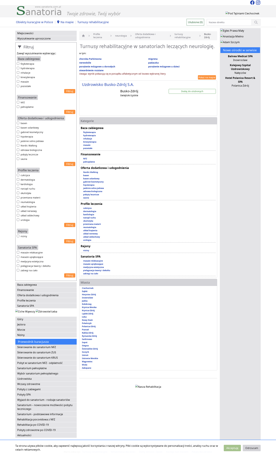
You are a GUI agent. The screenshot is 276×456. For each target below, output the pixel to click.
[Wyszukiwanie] (256, 22)
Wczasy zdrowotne (28, 384)
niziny (24, 236)
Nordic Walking (29, 145)
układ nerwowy (29, 211)
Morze (21, 329)
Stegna (85, 345)
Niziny (21, 335)
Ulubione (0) (195, 22)
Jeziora (21, 324)
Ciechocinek (87, 288)
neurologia (121, 35)
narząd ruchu (28, 188)
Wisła (84, 364)
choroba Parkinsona (90, 58)
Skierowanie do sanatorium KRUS (37, 357)
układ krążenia (28, 206)
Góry (20, 319)
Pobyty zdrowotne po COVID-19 (36, 430)
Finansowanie (25, 290)
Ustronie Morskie (90, 358)
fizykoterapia (27, 63)
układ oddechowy (30, 215)
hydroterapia (27, 68)
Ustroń (85, 355)
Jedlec (85, 301)
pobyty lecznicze (29, 154)
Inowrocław (87, 297)
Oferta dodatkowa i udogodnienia (37, 295)
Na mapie (67, 22)
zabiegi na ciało (29, 270)
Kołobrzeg (87, 304)
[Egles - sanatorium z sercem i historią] (232, 31)
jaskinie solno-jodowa (32, 141)
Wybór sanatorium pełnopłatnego (37, 373)
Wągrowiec (87, 361)
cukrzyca (25, 175)
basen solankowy (30, 127)
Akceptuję (232, 448)
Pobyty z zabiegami (29, 389)
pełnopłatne (27, 106)
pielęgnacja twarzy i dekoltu (36, 265)
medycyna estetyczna (32, 261)
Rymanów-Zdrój (89, 336)
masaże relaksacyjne (32, 252)
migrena (152, 58)
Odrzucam (251, 448)
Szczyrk (85, 352)
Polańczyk (87, 323)
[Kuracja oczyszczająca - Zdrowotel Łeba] (46, 312)
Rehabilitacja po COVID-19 (33, 424)
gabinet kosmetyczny (32, 132)
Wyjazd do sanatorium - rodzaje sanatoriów (43, 400)
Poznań (85, 329)
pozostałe (26, 86)
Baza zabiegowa (27, 284)
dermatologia (28, 179)
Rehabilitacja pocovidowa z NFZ (36, 419)
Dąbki (85, 291)
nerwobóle (85, 62)
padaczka (153, 62)
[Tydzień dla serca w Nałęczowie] (25, 312)
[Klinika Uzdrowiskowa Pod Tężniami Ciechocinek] (242, 14)
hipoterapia (27, 136)
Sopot (84, 342)
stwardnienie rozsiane (91, 70)
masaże (25, 81)
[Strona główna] (83, 35)
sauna (24, 158)
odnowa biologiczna (31, 150)
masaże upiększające (32, 256)
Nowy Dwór (87, 320)
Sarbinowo (87, 339)
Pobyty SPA (24, 394)
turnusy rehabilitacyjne (183, 36)
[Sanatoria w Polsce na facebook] (253, 2)
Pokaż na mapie (207, 77)
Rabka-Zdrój (87, 332)
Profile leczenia (26, 300)
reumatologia (28, 202)
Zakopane (86, 368)
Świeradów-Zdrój (90, 348)
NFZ (23, 102)
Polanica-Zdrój (89, 326)
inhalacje (25, 72)
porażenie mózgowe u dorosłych (97, 66)
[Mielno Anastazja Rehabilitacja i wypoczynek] (232, 37)
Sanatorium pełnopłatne (32, 368)
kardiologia (27, 184)
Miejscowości (25, 33)
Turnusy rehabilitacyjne (93, 22)
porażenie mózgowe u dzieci (164, 66)
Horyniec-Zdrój (89, 294)
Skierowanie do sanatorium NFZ (36, 347)
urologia (25, 219)
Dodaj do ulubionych (192, 91)
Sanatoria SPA (25, 306)
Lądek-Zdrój (87, 313)
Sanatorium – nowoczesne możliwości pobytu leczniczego (45, 407)
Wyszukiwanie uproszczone (34, 38)
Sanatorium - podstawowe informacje (40, 414)
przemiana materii (30, 197)
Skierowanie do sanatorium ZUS (36, 352)
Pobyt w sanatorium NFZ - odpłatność (40, 363)
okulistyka (26, 193)
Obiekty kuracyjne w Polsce (34, 22)
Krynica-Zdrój (88, 310)
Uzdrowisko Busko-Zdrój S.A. (108, 84)
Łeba (84, 316)
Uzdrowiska (24, 378)
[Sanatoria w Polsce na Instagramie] (258, 2)
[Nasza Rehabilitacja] (148, 387)
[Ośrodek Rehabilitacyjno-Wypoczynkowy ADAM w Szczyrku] (230, 43)
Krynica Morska (89, 307)
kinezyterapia (28, 77)
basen (24, 123)
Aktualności (24, 435)
